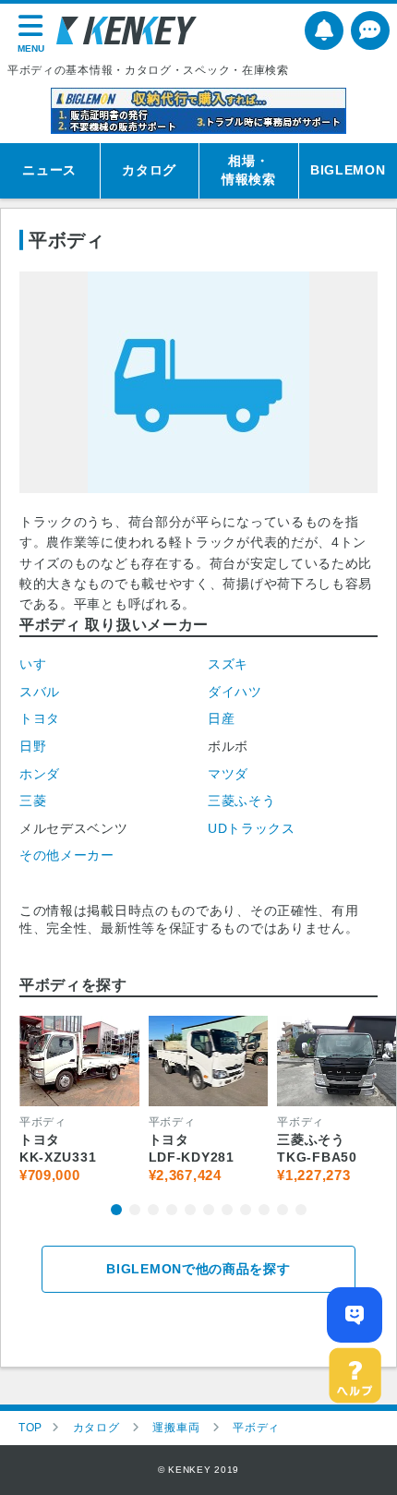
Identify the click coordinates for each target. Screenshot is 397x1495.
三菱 (32, 800)
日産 (221, 718)
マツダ (228, 773)
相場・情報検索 (249, 170)
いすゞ (39, 664)
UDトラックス (251, 828)
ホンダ (39, 773)
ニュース (49, 170)
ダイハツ (235, 691)
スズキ (228, 664)
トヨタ (39, 718)
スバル (39, 691)
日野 (32, 746)
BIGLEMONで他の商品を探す (198, 1268)
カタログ (149, 170)
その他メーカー (66, 855)
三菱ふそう (242, 800)
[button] (116, 1209)
